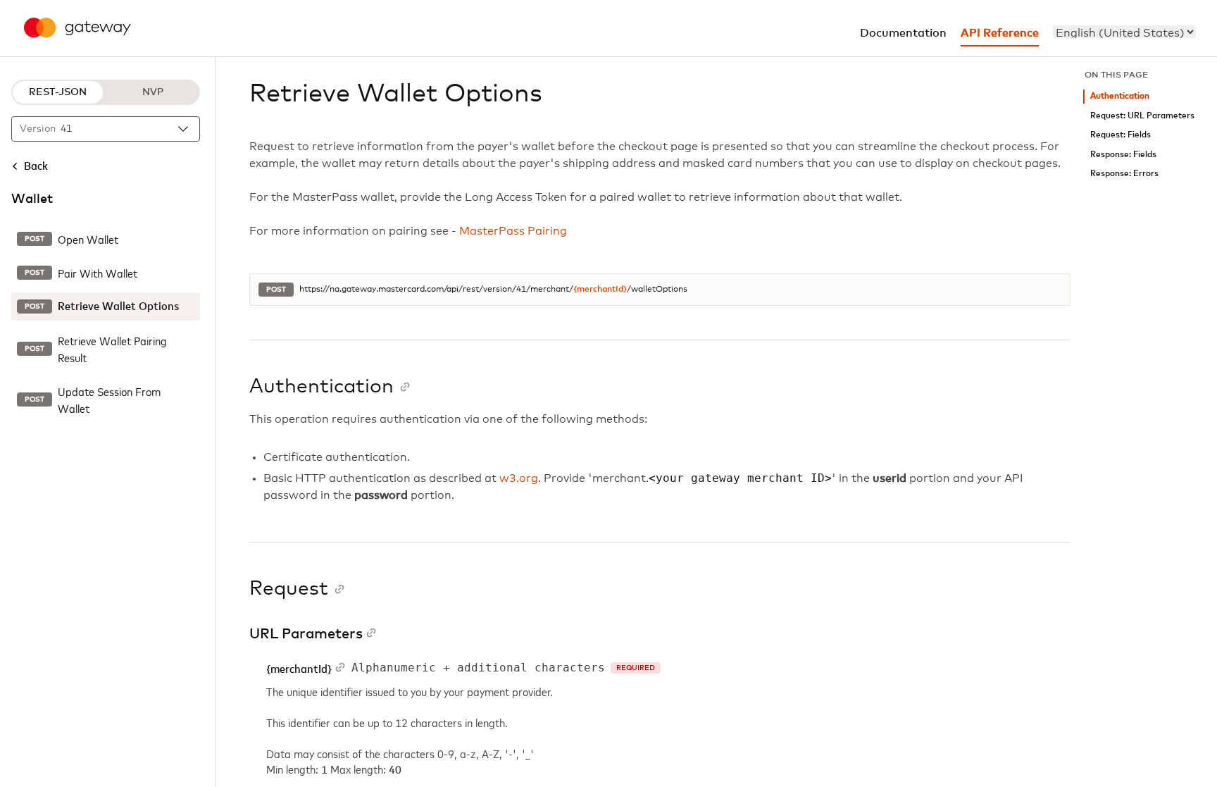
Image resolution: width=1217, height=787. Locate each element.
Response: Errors (1124, 173)
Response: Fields (1123, 154)
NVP (152, 92)
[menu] (1124, 31)
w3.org (518, 478)
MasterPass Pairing (513, 231)
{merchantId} (600, 289)
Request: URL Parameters (1142, 115)
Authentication (1119, 96)
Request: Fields (1120, 135)
